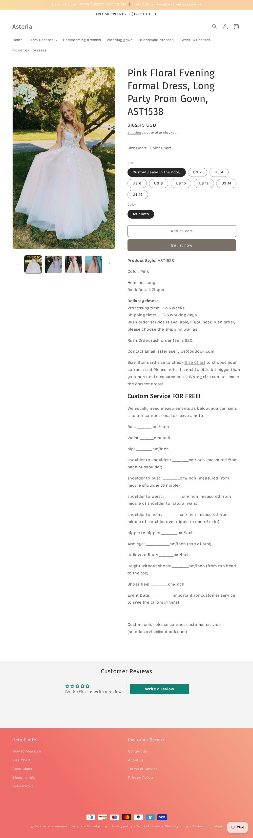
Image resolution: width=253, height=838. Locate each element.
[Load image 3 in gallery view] (73, 264)
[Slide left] (17, 264)
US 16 (138, 194)
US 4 (219, 172)
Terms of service (148, 826)
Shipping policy (176, 826)
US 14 (226, 183)
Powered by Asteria (68, 826)
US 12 (204, 183)
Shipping (134, 132)
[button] (42, 40)
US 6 (137, 183)
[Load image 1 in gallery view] (33, 264)
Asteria (48, 826)
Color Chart (160, 148)
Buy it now (181, 245)
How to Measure (26, 751)
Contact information (207, 826)
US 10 (181, 183)
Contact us (137, 751)
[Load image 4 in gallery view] (93, 264)
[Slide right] (109, 264)
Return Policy (24, 786)
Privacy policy (122, 826)
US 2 (197, 172)
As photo (141, 214)
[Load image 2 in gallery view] (53, 264)
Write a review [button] (159, 689)
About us (136, 760)
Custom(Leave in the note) (157, 172)
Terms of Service (143, 769)
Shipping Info (24, 777)
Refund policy (97, 826)
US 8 (158, 183)
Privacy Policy (140, 777)
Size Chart (137, 148)
